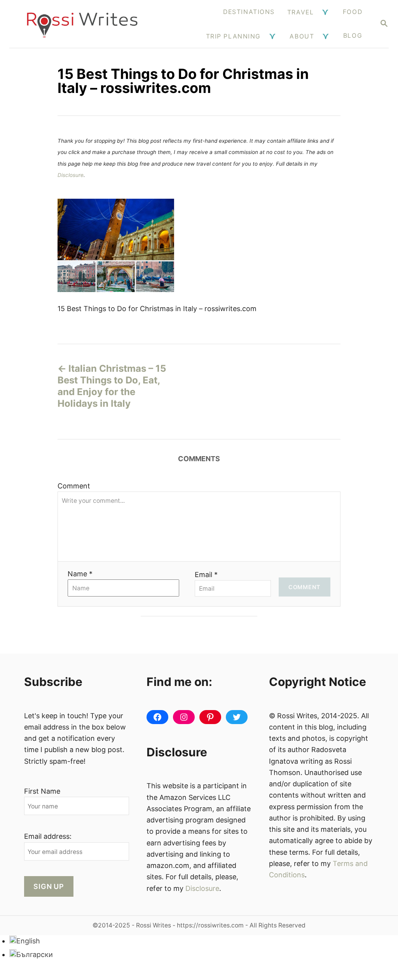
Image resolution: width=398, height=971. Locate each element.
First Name (42, 791)
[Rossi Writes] (82, 24)
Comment (74, 486)
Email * (206, 574)
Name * (80, 574)
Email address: (48, 836)
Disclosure (71, 175)
